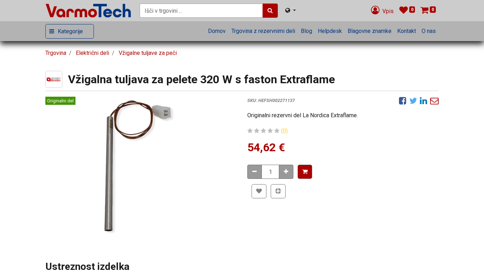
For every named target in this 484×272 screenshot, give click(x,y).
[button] (305, 172)
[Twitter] (413, 100)
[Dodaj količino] (286, 172)
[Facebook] (402, 100)
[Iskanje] (270, 11)
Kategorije (70, 31)
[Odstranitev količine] (254, 172)
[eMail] (434, 100)
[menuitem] (217, 31)
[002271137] (141, 167)
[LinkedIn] (423, 100)
